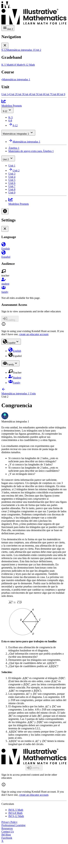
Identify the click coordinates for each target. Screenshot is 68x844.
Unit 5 (11, 179)
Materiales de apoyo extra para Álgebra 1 (31, 151)
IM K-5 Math (15, 809)
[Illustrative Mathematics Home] (34, 13)
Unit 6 (11, 183)
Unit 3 (11, 173)
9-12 (5, 111)
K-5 (10, 117)
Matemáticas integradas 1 (16, 133)
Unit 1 (11, 165)
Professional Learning (13, 825)
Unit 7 (11, 186)
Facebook (6, 837)
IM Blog (6, 834)
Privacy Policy (9, 822)
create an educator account (33, 334)
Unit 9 (11, 192)
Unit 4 (11, 176)
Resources (7, 828)
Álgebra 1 (13, 147)
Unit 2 (6, 159)
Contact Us (7, 831)
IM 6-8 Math (15, 812)
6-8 (10, 120)
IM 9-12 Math (16, 816)
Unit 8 (11, 189)
